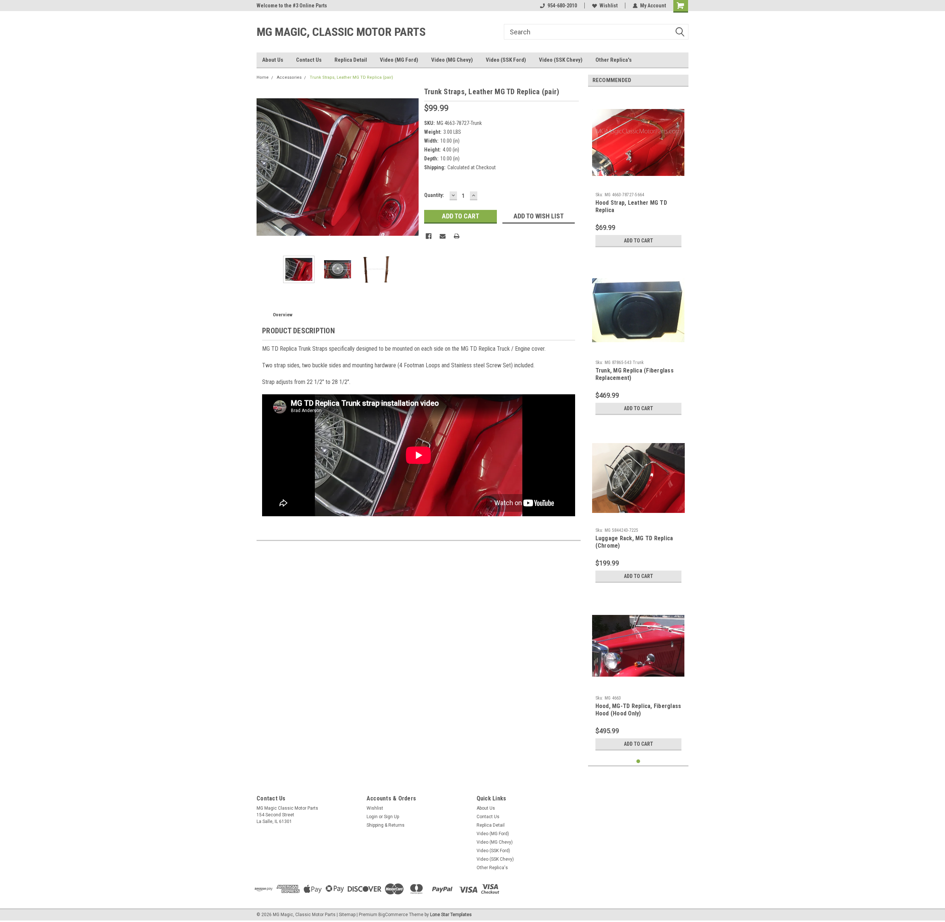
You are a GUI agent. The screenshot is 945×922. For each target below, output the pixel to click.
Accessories (289, 77)
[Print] (457, 236)
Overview (282, 314)
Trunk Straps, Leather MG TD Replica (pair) (351, 77)
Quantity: (434, 195)
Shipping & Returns (386, 825)
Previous (264, 167)
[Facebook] (429, 236)
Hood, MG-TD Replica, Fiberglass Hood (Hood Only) (638, 709)
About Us (272, 60)
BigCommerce (393, 914)
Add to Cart (638, 241)
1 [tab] (638, 761)
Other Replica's (613, 60)
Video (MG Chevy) (452, 60)
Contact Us (309, 60)
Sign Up (391, 816)
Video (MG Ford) (399, 60)
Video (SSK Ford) (506, 60)
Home (263, 77)
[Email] (443, 236)
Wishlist (608, 5)
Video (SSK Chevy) (561, 60)
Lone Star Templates (451, 914)
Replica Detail (350, 60)
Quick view (638, 183)
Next (411, 167)
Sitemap (347, 914)
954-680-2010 (562, 5)
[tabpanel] (638, 172)
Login (372, 816)
